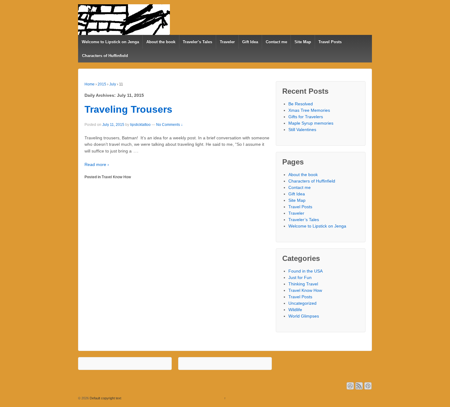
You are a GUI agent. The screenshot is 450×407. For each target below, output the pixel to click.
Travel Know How (116, 177)
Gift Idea (250, 42)
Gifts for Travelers (305, 116)
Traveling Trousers (128, 109)
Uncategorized (302, 303)
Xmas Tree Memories (309, 110)
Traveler (227, 42)
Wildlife (295, 309)
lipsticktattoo (140, 124)
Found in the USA (305, 271)
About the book (160, 42)
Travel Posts (330, 42)
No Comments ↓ (169, 124)
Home (89, 84)
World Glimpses (303, 316)
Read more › (96, 164)
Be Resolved (300, 103)
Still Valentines (302, 129)
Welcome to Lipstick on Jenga (110, 42)
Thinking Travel (303, 283)
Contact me (276, 42)
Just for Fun (300, 277)
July (112, 84)
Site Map (302, 42)
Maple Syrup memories (310, 123)
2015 (102, 84)
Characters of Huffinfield (105, 55)
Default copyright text (105, 398)
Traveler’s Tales (197, 42)
